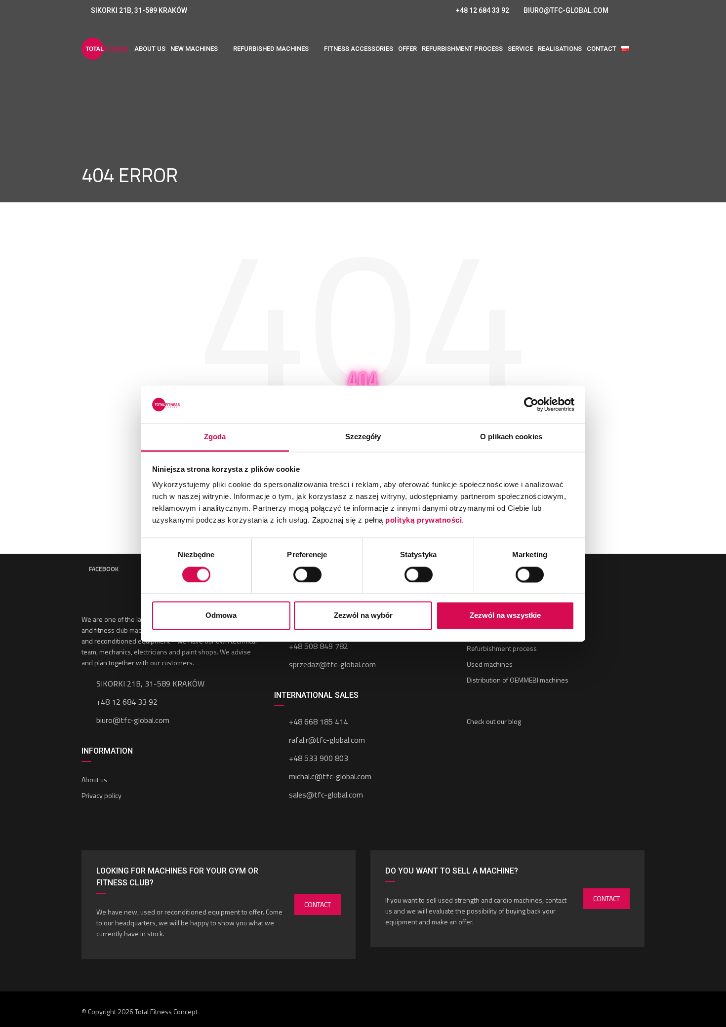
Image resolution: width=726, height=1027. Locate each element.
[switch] (307, 574)
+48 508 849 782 (318, 646)
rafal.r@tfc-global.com (327, 739)
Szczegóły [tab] (363, 437)
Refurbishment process (502, 648)
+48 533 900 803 (318, 758)
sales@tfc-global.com (326, 794)
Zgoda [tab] (215, 437)
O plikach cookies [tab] (511, 437)
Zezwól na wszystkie (505, 615)
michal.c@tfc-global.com (330, 776)
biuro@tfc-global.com (132, 720)
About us (94, 779)
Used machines (490, 664)
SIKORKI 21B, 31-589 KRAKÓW (139, 10)
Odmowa (221, 615)
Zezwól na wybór (363, 615)
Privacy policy (101, 795)
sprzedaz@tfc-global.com (332, 664)
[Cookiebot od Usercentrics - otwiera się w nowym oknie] (531, 404)
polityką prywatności (423, 520)
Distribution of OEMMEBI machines (517, 680)
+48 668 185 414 (318, 721)
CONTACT (317, 904)
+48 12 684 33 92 (481, 10)
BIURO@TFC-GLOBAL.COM (566, 10)
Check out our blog (494, 721)
